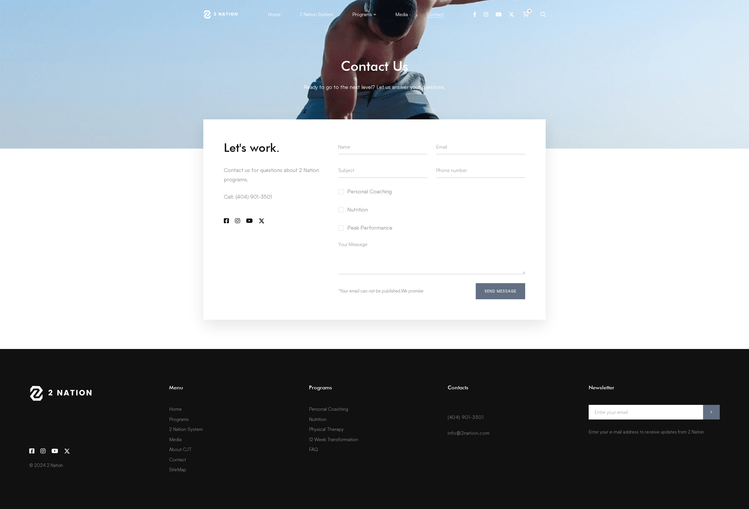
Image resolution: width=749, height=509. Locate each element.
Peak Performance (369, 227)
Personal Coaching (369, 191)
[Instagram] (486, 14)
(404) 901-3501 (466, 417)
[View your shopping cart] (527, 14)
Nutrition (357, 209)
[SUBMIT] (711, 412)
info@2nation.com (469, 433)
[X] (511, 14)
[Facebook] (474, 14)
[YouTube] (498, 14)
